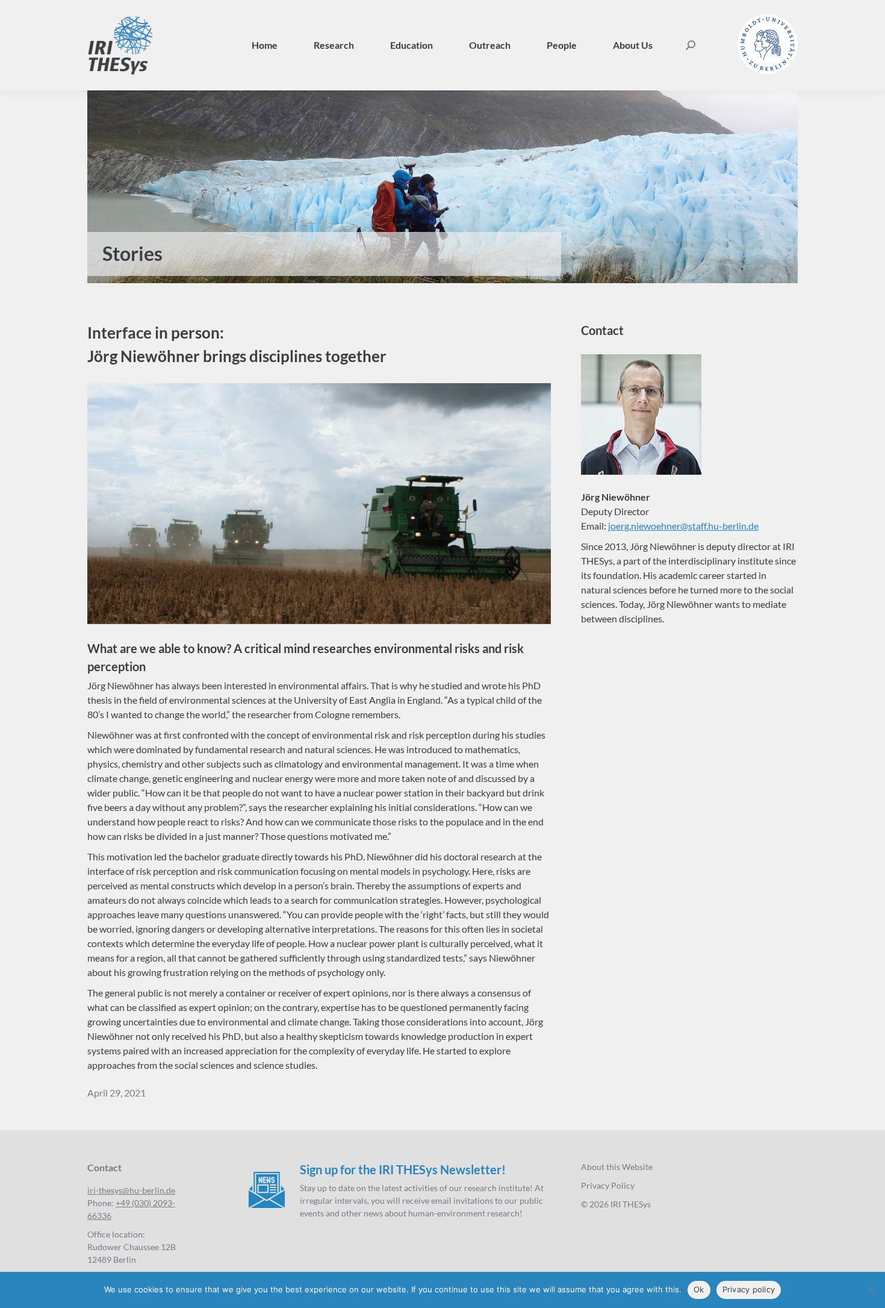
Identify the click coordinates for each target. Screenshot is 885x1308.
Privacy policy (748, 1289)
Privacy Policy (608, 1185)
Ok (699, 1289)
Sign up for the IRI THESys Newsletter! (403, 1169)
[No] (870, 1290)
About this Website (617, 1167)
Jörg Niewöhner (615, 496)
